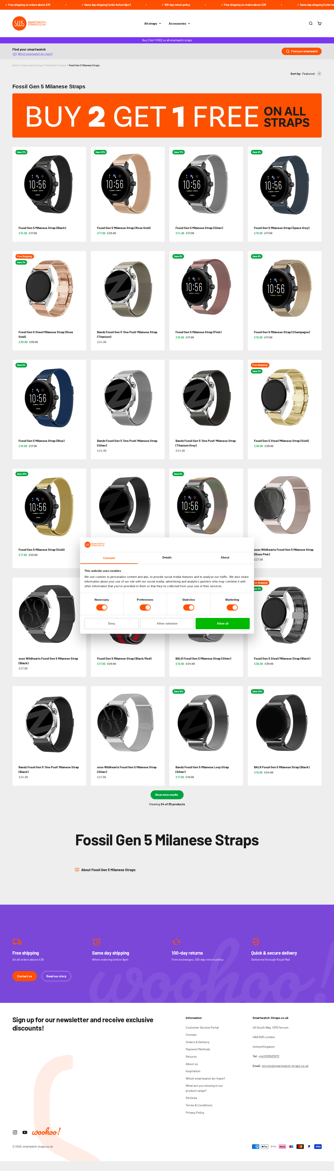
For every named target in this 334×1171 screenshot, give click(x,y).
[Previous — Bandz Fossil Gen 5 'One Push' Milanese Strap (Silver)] (95, 397)
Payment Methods (198, 1049)
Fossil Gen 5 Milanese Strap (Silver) (199, 228)
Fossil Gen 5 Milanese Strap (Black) (42, 228)
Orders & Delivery (198, 1042)
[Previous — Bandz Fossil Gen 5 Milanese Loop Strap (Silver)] (174, 723)
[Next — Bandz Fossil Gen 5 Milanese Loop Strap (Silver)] (238, 723)
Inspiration (193, 1071)
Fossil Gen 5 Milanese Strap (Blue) (42, 440)
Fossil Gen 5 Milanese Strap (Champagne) (282, 332)
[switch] (145, 607)
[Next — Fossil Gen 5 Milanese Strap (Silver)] (238, 184)
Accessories (177, 23)
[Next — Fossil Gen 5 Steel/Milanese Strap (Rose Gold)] (81, 288)
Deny (111, 623)
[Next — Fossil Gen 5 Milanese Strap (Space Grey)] (317, 184)
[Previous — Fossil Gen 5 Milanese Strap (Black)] (17, 184)
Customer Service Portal (202, 1027)
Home (15, 65)
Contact (191, 1034)
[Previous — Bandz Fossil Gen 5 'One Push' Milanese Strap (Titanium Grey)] (174, 397)
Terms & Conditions (199, 1105)
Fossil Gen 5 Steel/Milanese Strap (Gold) (281, 440)
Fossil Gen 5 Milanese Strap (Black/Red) (124, 658)
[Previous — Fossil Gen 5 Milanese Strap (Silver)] (174, 184)
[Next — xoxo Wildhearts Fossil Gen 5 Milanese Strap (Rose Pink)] (317, 505)
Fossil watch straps (32, 65)
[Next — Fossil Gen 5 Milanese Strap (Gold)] (81, 505)
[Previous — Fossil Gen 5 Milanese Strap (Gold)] (17, 505)
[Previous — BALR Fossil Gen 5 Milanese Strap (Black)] (252, 723)
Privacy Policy (195, 1112)
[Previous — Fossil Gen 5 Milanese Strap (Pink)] (174, 288)
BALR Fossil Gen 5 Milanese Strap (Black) (282, 767)
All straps (150, 23)
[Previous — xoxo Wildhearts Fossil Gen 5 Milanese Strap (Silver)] (95, 723)
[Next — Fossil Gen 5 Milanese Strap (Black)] (81, 184)
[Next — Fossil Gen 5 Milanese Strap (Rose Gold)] (160, 184)
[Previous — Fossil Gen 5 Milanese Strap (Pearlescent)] (174, 505)
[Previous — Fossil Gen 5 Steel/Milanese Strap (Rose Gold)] (17, 288)
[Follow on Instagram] (15, 1132)
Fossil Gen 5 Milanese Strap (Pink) (199, 332)
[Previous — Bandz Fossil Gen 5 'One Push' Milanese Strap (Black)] (17, 723)
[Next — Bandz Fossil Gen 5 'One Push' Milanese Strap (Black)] (81, 723)
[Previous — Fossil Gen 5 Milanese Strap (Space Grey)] (252, 184)
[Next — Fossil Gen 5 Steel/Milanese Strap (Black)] (317, 614)
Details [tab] (167, 557)
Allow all (222, 623)
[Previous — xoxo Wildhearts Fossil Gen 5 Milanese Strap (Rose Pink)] (252, 505)
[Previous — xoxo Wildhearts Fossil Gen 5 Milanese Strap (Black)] (17, 614)
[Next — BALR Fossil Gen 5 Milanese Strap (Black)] (317, 723)
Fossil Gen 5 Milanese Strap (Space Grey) (281, 228)
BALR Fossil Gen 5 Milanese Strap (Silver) (203, 658)
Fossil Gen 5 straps (56, 65)
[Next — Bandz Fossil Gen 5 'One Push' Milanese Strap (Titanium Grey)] (238, 397)
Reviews (191, 1098)
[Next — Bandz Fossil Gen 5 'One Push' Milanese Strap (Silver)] (160, 397)
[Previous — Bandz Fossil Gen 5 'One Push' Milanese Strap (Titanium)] (95, 288)
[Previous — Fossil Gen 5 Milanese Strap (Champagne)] (252, 288)
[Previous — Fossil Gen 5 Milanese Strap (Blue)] (17, 397)
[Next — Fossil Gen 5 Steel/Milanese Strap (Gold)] (317, 397)
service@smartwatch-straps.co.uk (285, 1066)
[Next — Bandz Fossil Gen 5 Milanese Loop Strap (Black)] (160, 505)
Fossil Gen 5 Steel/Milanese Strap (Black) (282, 658)
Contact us (24, 976)
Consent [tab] (109, 558)
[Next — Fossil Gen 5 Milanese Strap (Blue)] (81, 397)
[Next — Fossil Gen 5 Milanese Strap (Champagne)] (317, 288)
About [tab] (225, 557)
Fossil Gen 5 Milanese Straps (84, 65)
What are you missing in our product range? (204, 1088)
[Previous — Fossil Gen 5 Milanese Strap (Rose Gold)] (95, 184)
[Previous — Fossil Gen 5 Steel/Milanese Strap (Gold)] (252, 397)
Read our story (56, 976)
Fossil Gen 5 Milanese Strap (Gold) (42, 549)
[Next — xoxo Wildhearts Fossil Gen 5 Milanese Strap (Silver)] (160, 723)
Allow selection (167, 623)
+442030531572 (268, 1056)
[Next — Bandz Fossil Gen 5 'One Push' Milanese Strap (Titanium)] (160, 288)
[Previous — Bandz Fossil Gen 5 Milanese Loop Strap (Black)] (95, 505)
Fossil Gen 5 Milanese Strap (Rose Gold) (124, 228)
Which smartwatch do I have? (35, 54)
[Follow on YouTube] (24, 1132)
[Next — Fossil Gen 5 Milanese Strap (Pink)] (238, 288)
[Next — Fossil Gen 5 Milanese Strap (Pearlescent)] (238, 505)
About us (192, 1064)
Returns (191, 1056)
